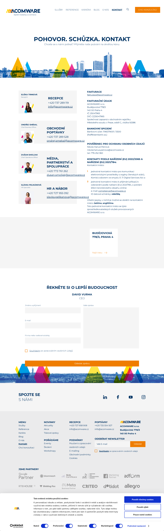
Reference (72, 10)
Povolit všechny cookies (142, 499)
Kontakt (117, 10)
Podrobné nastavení (136, 526)
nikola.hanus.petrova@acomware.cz (105, 150)
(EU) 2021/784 (124, 185)
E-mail (28, 320)
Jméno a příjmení (33, 305)
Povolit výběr (142, 507)
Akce (46, 429)
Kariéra (86, 10)
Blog (97, 10)
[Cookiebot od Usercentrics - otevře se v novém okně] (16, 526)
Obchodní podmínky (80, 454)
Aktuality (48, 425)
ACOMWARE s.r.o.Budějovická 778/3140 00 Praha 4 (130, 430)
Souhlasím (34, 351)
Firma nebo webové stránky (37, 335)
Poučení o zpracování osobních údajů (80, 445)
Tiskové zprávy (51, 433)
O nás (105, 10)
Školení (48, 447)
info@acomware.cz (79, 429)
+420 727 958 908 (78, 425)
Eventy (47, 443)
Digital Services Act (134, 177)
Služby (59, 10)
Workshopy (50, 451)
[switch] (69, 526)
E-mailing (74, 451)
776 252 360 (97, 153)
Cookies (73, 458)
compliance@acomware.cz (112, 191)
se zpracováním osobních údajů (118, 451)
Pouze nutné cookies (142, 515)
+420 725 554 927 (103, 425)
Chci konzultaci (147, 10)
